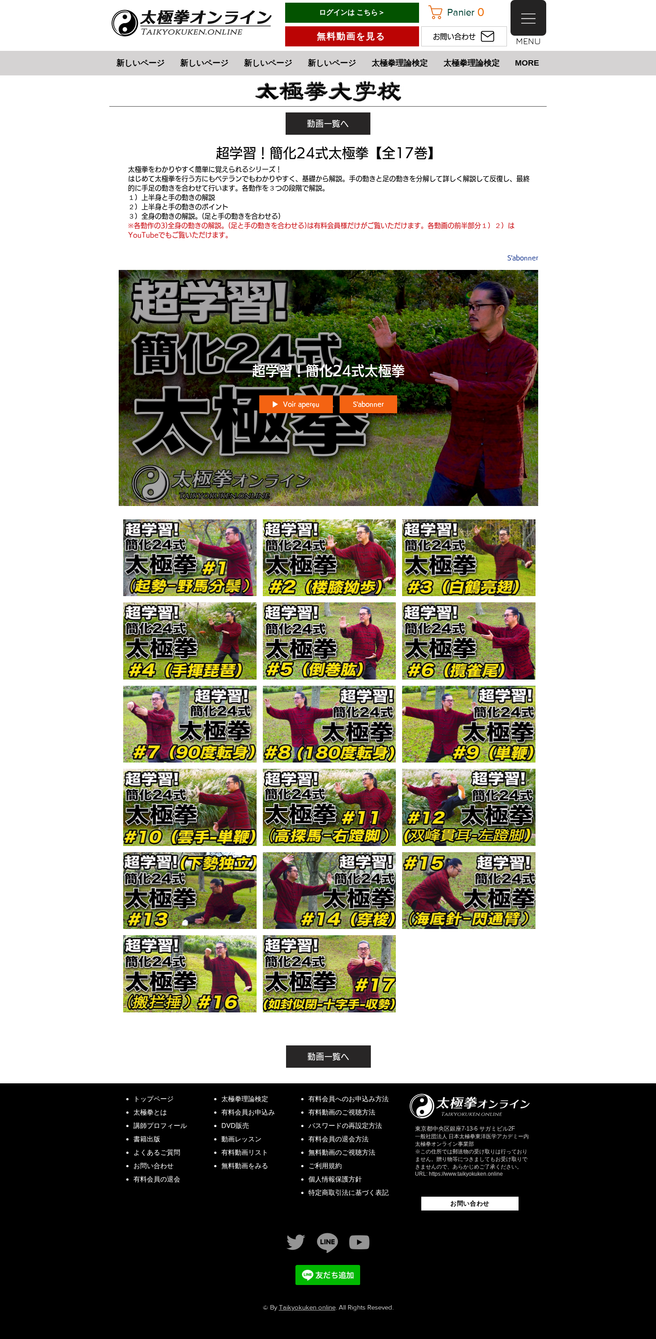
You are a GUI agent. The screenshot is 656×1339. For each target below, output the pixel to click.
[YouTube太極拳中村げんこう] (359, 1242)
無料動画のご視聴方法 (341, 1152)
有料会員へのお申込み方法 (348, 1099)
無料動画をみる (244, 1165)
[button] (461, 12)
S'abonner (522, 258)
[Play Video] (190, 558)
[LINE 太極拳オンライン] (327, 1242)
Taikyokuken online (307, 1307)
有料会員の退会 (156, 1179)
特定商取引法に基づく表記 (348, 1192)
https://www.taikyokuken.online (466, 1174)
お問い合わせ (153, 1165)
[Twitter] (295, 1242)
